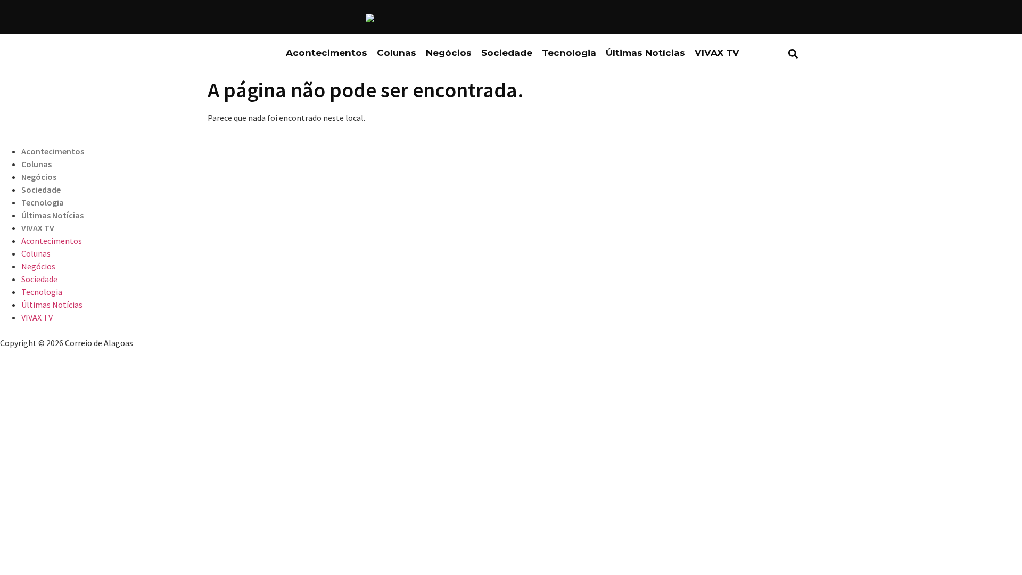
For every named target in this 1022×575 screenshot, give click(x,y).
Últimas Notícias (645, 52)
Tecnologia (569, 52)
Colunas (396, 52)
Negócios (449, 52)
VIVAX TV (717, 52)
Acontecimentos (326, 52)
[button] (793, 53)
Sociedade (506, 52)
